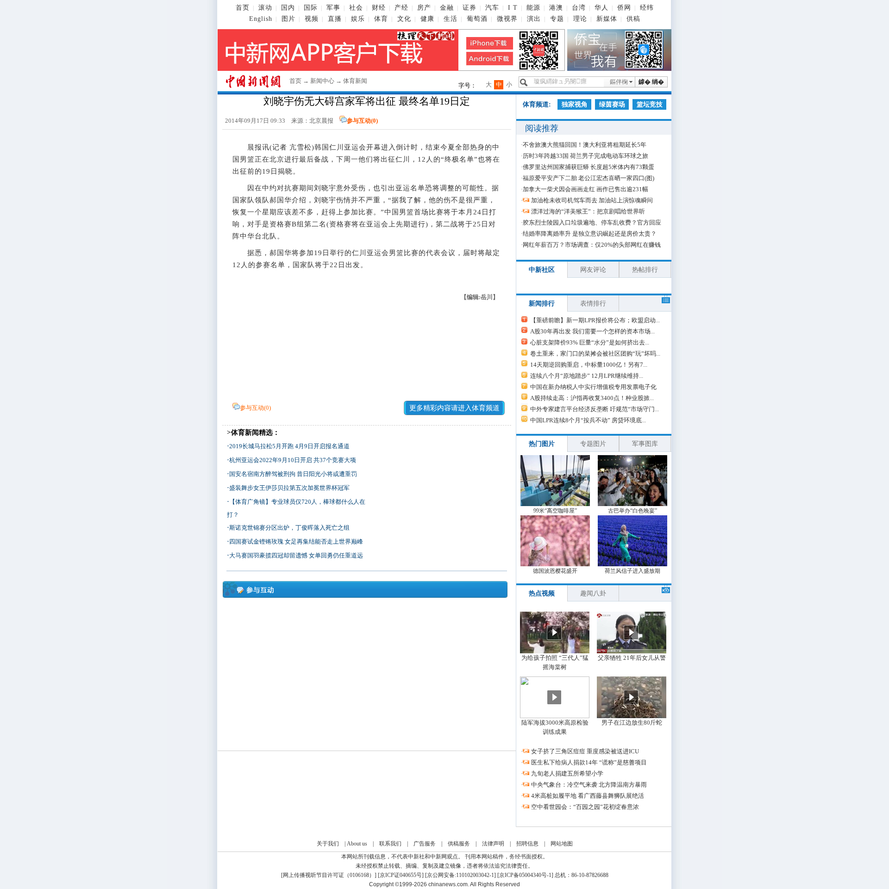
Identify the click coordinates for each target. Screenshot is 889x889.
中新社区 (542, 269)
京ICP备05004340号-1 (525, 875)
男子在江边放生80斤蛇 (631, 722)
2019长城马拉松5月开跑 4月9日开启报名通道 (289, 446)
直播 (335, 18)
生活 (450, 18)
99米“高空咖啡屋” (555, 510)
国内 (288, 7)
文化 (404, 18)
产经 (401, 7)
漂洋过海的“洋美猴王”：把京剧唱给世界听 (588, 211)
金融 (447, 7)
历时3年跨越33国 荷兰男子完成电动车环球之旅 (585, 155)
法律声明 (493, 843)
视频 (312, 18)
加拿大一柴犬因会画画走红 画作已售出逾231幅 (585, 189)
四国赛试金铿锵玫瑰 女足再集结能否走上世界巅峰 (296, 541)
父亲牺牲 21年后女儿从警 (632, 657)
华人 (601, 7)
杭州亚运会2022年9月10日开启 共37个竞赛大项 (292, 460)
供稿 (633, 18)
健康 (427, 18)
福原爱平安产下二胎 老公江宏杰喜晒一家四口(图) (588, 178)
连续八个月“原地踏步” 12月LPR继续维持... (586, 375)
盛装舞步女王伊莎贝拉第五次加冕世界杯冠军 (289, 487)
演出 (534, 18)
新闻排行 (542, 303)
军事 (333, 7)
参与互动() (362, 120)
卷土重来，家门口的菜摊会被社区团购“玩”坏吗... (595, 353)
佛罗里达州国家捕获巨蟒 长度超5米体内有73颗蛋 (588, 166)
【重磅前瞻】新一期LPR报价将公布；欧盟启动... (595, 320)
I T (513, 7)
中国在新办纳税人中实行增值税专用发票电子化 (593, 386)
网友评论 (593, 269)
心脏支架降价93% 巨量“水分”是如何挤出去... (589, 342)
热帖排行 (645, 269)
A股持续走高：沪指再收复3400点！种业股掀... (592, 397)
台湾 (579, 7)
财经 (379, 7)
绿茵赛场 (612, 104)
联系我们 (390, 843)
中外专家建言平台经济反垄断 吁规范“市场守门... (594, 409)
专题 (557, 18)
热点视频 (542, 593)
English (260, 18)
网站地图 (562, 843)
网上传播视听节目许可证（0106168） (329, 875)
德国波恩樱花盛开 (555, 571)
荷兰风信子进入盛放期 (632, 571)
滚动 (265, 7)
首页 (243, 7)
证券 (469, 7)
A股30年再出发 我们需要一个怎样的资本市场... (592, 331)
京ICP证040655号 (401, 875)
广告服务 (424, 843)
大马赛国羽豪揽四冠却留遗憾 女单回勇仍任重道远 (296, 555)
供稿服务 (459, 843)
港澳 (556, 7)
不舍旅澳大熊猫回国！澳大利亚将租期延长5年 (584, 144)
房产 (424, 7)
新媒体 (606, 18)
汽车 (492, 7)
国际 (311, 7)
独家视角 (575, 104)
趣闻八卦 (593, 593)
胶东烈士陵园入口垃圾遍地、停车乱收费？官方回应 (592, 222)
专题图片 (593, 443)
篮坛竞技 (650, 104)
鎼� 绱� (651, 81)
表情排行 (593, 303)
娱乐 (358, 18)
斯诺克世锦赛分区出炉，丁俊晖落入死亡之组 (289, 527)
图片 (288, 18)
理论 (580, 18)
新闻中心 (322, 80)
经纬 (647, 7)
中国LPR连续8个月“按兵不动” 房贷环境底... (588, 420)
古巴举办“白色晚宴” (632, 510)
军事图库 (645, 443)
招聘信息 (527, 843)
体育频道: (537, 104)
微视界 (507, 18)
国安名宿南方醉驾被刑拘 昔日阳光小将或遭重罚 (293, 473)
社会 (356, 7)
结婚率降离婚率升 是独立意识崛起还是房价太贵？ (590, 233)
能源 (533, 7)
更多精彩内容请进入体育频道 (454, 408)
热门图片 (542, 443)
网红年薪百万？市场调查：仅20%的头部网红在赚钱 (592, 244)
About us (357, 843)
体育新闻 (355, 80)
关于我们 (328, 843)
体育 (381, 18)
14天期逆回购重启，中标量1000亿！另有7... (588, 364)
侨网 (624, 7)
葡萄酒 (477, 18)
